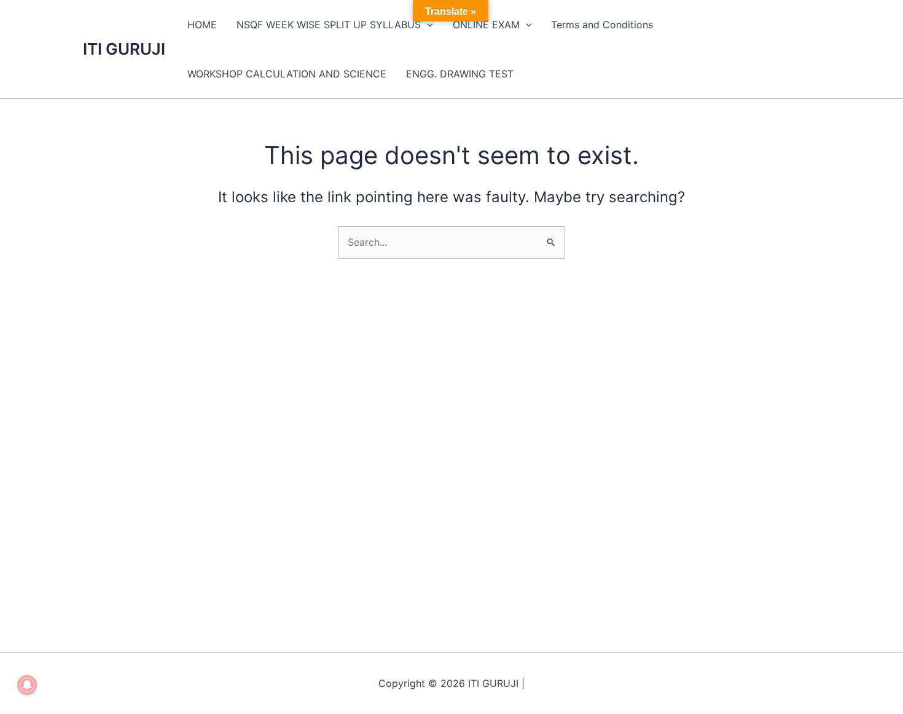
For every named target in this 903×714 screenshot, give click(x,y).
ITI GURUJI (124, 48)
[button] (427, 24)
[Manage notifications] (27, 685)
